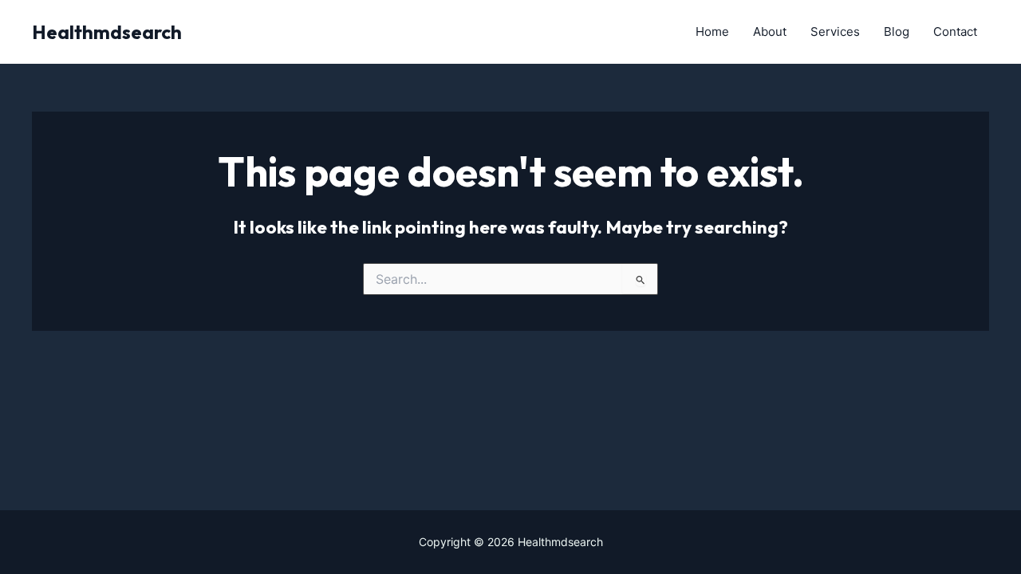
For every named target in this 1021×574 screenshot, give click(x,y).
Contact (955, 31)
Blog (896, 31)
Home (712, 31)
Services (835, 31)
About (769, 31)
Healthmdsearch (107, 32)
